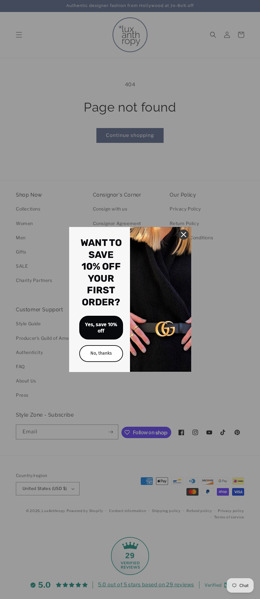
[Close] (183, 234)
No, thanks (101, 353)
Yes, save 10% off (101, 327)
